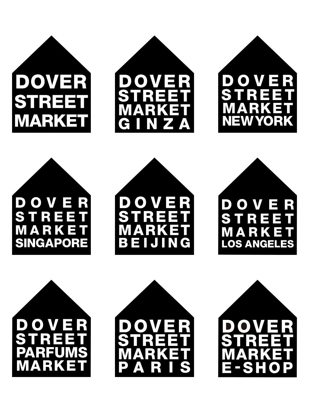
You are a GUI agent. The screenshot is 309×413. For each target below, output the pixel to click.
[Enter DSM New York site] (257, 84)
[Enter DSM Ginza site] (154, 84)
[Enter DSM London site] (51, 84)
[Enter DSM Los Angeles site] (257, 206)
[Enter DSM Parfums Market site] (51, 328)
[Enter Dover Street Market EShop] (257, 328)
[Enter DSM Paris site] (154, 328)
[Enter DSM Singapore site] (51, 206)
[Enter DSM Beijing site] (154, 206)
